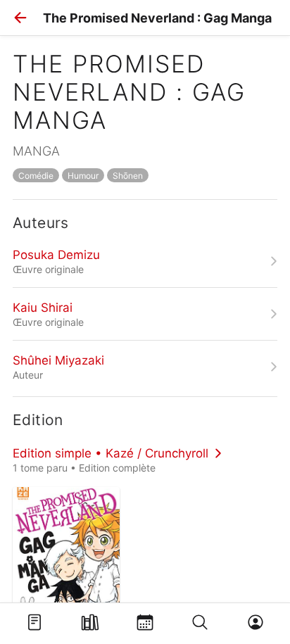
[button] (20, 18)
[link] (145, 261)
